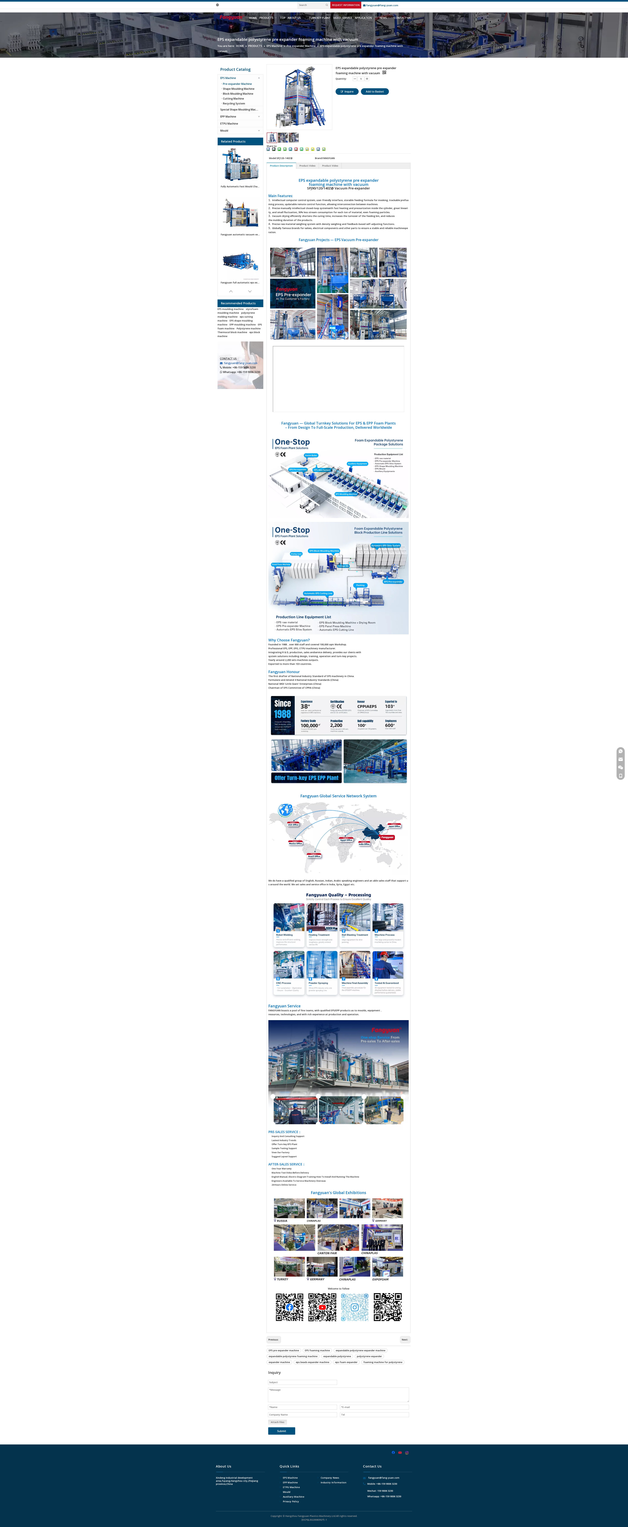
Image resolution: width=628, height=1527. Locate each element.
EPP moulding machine (243, 324)
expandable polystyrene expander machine (360, 1350)
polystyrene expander (369, 1356)
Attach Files (277, 1422)
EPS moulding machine (231, 309)
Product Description (281, 165)
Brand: (319, 158)
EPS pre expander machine (284, 1350)
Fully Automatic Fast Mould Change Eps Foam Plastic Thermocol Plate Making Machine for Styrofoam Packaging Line (240, 186)
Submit (281, 1431)
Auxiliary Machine (293, 1496)
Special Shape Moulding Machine (240, 109)
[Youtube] (400, 1452)
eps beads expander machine (312, 1362)
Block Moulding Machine (238, 93)
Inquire (349, 91)
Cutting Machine (233, 98)
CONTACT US (228, 358)
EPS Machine (228, 78)
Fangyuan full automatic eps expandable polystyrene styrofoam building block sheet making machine (240, 282)
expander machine (279, 1362)
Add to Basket (375, 91)
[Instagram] (407, 1452)
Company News (330, 1477)
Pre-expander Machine (237, 84)
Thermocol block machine (232, 332)
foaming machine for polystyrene (382, 1362)
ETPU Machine (229, 123)
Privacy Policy (291, 1501)
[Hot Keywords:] (327, 5)
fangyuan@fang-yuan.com (380, 5)
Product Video (307, 165)
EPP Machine (228, 116)
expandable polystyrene (337, 1356)
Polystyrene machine (249, 328)
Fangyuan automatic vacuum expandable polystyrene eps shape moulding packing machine (240, 234)
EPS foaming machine (317, 1350)
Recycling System (234, 103)
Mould (224, 130)
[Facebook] (393, 1452)
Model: (273, 158)
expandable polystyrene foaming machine (293, 1356)
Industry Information (333, 1482)
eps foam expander (346, 1362)
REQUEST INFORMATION (346, 5)
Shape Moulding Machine (238, 89)
